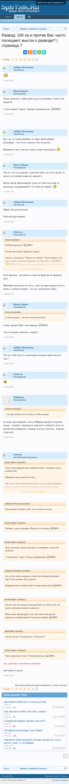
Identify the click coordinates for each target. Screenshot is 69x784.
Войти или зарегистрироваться (51, 3)
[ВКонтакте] (25, 52)
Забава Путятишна (23, 67)
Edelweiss (19, 397)
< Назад (6, 60)
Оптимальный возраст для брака (23, 730)
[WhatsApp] (39, 52)
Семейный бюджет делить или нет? (25, 721)
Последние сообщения (12, 21)
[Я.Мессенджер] (44, 52)
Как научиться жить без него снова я (25, 711)
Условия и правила (60, 780)
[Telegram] (34, 52)
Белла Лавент (21, 91)
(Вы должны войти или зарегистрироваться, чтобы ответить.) (41, 685)
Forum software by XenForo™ (13, 780)
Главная (7, 17)
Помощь (63, 776)
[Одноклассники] (30, 52)
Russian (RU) (7, 776)
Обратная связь (51, 776)
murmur (18, 454)
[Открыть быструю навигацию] (65, 29)
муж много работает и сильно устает (25, 702)
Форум (19, 17)
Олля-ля (18, 232)
